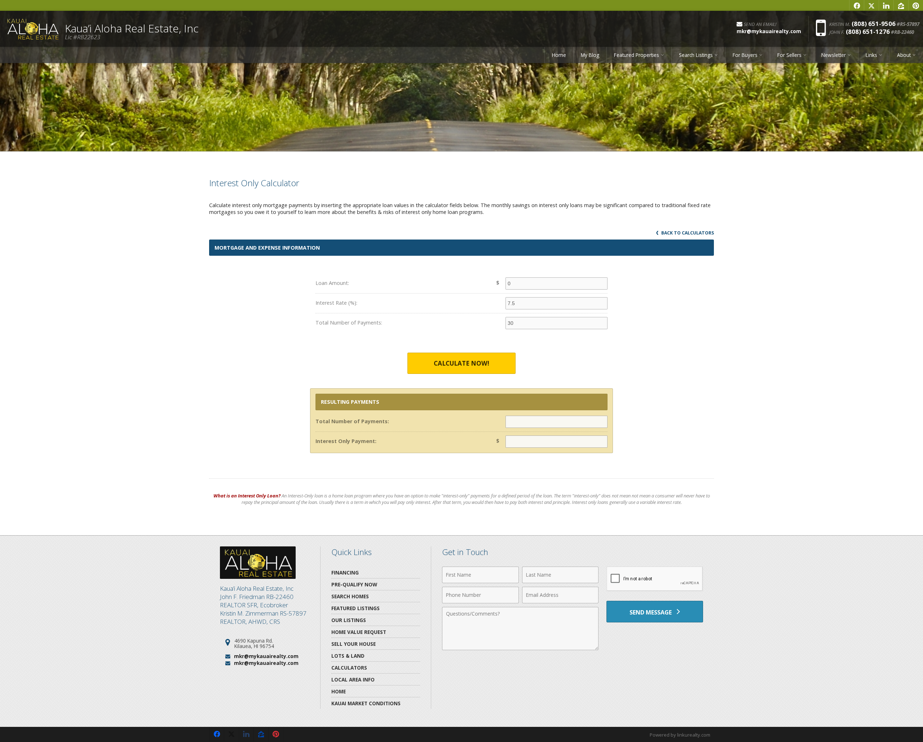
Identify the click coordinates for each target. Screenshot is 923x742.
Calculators (349, 667)
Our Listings (348, 620)
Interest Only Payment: (345, 441)
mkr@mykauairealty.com (266, 656)
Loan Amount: (332, 283)
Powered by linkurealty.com (680, 735)
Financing (345, 572)
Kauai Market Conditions (366, 703)
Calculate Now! (461, 363)
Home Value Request (358, 632)
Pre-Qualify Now (354, 584)
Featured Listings (355, 608)
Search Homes (350, 596)
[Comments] (520, 648)
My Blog (590, 55)
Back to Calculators (687, 233)
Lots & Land (348, 655)
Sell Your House (353, 643)
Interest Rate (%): (336, 302)
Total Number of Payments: (348, 322)
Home (559, 55)
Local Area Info (353, 679)
